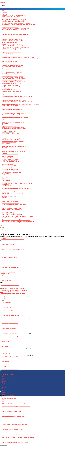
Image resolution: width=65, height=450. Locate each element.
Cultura (4, 201)
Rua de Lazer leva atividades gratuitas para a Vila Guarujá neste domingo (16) (13, 214)
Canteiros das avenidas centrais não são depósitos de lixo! (10, 267)
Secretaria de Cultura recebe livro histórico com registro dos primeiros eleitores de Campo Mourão (16, 406)
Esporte (3, 93)
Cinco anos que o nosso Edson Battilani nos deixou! (9, 272)
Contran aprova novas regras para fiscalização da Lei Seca (10, 27)
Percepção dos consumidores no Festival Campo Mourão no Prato (11, 204)
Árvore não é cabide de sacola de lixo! (7, 310)
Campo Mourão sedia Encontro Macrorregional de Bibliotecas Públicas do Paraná (13, 432)
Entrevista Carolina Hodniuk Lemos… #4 (7, 374)
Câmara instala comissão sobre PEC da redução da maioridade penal (11, 119)
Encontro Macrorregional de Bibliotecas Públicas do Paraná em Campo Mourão (13, 416)
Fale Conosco (3, 5)
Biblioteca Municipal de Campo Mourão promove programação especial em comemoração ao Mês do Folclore (17, 216)
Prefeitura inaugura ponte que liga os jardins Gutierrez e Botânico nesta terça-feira (13, 78)
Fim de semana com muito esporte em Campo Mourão (9, 104)
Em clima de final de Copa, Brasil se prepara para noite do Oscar (11, 325)
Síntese (2, 389)
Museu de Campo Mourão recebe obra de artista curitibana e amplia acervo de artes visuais (15, 442)
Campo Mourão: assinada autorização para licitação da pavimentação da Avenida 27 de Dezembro (16, 88)
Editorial (4, 120)
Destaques (3, 379)
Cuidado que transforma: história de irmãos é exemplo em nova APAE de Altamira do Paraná (15, 34)
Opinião (3, 118)
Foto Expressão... (5, 296)
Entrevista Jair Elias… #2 (5, 384)
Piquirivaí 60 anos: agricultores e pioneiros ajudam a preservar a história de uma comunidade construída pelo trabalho (19, 39)
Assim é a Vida (5, 12)
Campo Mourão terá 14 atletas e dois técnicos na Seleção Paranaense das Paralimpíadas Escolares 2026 (17, 96)
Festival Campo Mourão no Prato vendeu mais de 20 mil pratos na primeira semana (14, 146)
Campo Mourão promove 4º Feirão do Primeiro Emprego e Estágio (11, 83)
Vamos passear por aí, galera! (6, 320)
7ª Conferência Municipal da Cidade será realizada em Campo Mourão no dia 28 (13, 73)
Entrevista (3, 178)
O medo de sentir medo (5, 241)
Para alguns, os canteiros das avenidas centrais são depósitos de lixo (12, 336)
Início (2, 8)
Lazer (3, 94)
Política (2, 387)
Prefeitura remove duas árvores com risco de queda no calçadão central (12, 14)
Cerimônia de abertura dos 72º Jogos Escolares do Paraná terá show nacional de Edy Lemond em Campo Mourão (18, 437)
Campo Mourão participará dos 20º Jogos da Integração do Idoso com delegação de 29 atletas (15, 193)
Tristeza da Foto (5, 237)
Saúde (2, 388)
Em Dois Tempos (5, 152)
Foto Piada (4, 298)
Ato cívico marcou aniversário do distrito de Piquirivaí (9, 61)
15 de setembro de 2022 (3, 238)
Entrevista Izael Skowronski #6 (6, 353)
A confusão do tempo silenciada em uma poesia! (9, 126)
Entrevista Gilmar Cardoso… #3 (6, 379)
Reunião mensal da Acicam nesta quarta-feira (8, 89)
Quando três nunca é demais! (6, 346)
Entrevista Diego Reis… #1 (5, 198)
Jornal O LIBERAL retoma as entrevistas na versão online (10, 369)
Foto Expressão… (4, 384)
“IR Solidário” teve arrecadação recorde (7, 53)
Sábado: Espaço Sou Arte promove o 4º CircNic (8, 421)
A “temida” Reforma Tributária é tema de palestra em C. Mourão (11, 86)
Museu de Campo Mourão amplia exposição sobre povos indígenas (11, 411)
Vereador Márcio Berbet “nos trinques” (7, 156)
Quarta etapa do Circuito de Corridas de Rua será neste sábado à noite (12, 209)
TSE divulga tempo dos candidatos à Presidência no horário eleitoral (11, 56)
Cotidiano (1, 292)
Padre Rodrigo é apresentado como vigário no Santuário (10, 169)
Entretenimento (3, 392)
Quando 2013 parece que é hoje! (6, 341)
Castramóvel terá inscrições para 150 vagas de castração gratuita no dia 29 (12, 141)
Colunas (3, 290)
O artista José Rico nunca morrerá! (7, 147)
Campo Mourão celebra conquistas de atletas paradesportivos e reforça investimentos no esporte (16, 117)
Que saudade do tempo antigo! (6, 277)
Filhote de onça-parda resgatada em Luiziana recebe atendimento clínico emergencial (14, 29)
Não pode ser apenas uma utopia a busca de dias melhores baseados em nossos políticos (15, 252)
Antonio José (3, 237)
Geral (2, 385)
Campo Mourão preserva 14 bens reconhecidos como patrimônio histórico (12, 40)
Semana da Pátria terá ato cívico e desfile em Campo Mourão (10, 203)
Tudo (3, 124)
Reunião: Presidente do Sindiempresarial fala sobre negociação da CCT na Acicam (13, 151)
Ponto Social (4, 300)
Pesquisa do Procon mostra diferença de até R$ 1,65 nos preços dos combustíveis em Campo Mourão (16, 29)
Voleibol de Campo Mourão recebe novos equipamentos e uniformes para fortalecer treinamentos (16, 219)
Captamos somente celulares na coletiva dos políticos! (9, 257)
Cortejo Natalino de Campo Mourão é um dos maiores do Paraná (11, 183)
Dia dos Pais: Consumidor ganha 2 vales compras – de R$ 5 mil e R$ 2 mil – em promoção (14, 156)
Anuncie (3, 393)
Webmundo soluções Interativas (11, 395)
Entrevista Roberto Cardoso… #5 (6, 185)
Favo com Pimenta (5, 43)
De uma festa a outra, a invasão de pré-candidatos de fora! (10, 315)
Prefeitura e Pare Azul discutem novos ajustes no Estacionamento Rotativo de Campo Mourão (15, 24)
